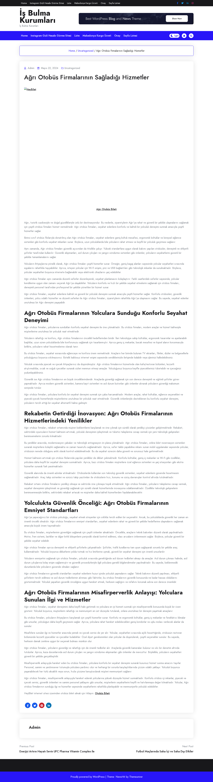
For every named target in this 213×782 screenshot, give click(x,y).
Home (24, 3)
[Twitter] (182, 3)
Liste (69, 3)
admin (35, 727)
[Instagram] (193, 3)
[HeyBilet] (108, 144)
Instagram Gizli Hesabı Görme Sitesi (47, 3)
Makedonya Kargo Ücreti (86, 3)
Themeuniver (136, 777)
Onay (103, 3)
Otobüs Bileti (102, 693)
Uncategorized (85, 51)
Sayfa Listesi (114, 3)
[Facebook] (177, 3)
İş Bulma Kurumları (37, 16)
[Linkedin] (188, 3)
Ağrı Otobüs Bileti (106, 209)
